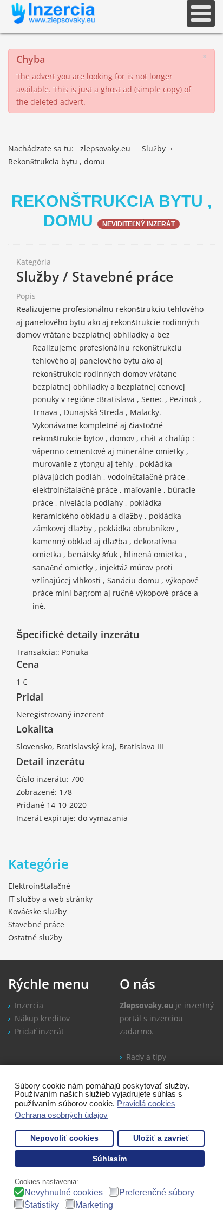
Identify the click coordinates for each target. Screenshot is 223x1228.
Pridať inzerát (39, 1031)
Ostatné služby (35, 937)
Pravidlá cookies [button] (146, 1103)
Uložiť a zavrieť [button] (161, 1138)
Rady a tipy (146, 1057)
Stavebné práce (36, 924)
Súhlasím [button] (110, 1159)
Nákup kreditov (42, 1018)
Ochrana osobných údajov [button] (61, 1114)
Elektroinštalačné (39, 886)
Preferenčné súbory (156, 1192)
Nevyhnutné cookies (63, 1192)
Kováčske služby (37, 911)
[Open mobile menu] (201, 13)
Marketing (94, 1205)
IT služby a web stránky (50, 899)
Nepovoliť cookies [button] (64, 1138)
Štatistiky (41, 1205)
